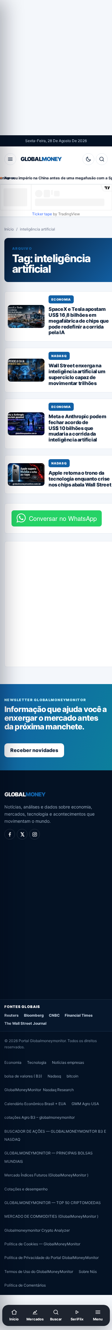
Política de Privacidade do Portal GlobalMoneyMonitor (51, 1257)
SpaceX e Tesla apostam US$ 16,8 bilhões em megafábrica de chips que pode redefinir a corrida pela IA (79, 321)
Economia (61, 299)
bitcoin (72, 1076)
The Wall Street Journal (25, 1023)
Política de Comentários (25, 1285)
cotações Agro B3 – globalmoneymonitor (39, 1117)
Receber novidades (34, 750)
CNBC (54, 1015)
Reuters (11, 1015)
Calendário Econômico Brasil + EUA (35, 1103)
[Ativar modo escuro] (88, 159)
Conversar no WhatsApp (63, 518)
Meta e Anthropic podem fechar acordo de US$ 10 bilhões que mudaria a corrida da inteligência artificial (77, 428)
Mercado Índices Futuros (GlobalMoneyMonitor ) (46, 1175)
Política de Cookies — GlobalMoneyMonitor (42, 1244)
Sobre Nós (88, 1271)
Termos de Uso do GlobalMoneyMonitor (38, 1271)
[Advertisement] (56, 68)
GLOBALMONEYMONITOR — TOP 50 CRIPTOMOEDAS (52, 1202)
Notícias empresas (68, 1062)
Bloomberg (34, 1015)
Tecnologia (36, 1062)
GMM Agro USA (85, 1103)
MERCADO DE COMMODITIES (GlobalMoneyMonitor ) (51, 1216)
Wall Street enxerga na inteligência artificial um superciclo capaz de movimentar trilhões (77, 374)
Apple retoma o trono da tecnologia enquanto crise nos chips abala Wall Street (80, 479)
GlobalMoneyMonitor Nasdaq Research (39, 1089)
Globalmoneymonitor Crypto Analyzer (37, 1230)
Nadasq (59, 356)
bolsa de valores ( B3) (23, 1076)
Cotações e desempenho (26, 1188)
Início (9, 229)
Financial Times (79, 1015)
